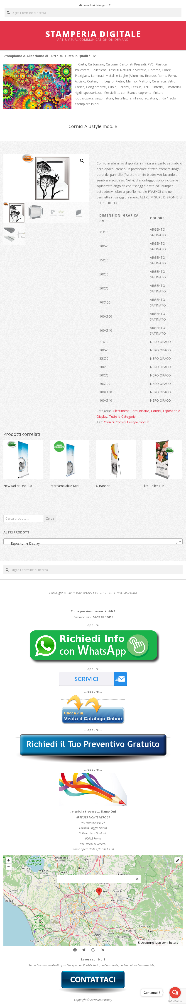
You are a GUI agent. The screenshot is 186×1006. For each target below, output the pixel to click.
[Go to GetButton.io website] (175, 1001)
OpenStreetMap (151, 943)
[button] (82, 161)
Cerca (50, 518)
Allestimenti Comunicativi (131, 411)
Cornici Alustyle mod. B (132, 422)
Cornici (156, 411)
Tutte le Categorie (122, 416)
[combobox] (93, 541)
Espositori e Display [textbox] (91, 543)
